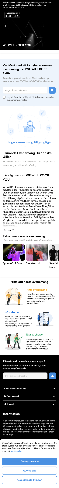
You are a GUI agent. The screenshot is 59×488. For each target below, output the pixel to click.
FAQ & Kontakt (12, 396)
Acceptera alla (29, 461)
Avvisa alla (29, 470)
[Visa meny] (53, 15)
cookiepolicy (16, 451)
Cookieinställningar (11, 437)
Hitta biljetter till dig (15, 388)
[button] (29, 389)
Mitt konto (9, 404)
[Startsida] (12, 15)
